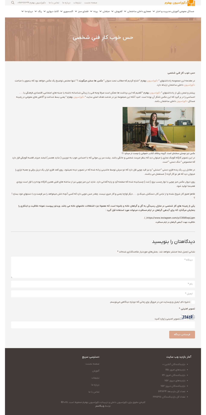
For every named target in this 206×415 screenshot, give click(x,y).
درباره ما (95, 384)
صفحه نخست (92, 363)
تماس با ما (93, 391)
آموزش (95, 370)
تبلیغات (95, 377)
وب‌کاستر (99, 405)
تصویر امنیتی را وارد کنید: (167, 319)
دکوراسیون (152, 80)
